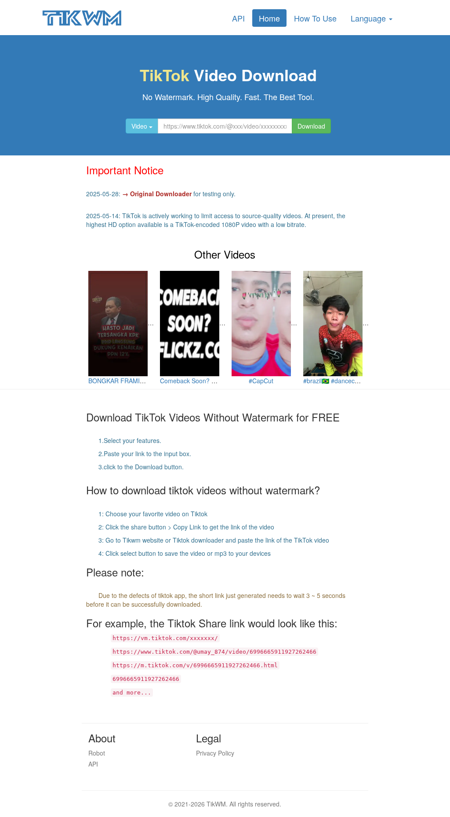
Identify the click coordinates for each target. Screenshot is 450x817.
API (238, 18)
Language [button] (369, 18)
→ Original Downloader (157, 193)
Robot (96, 753)
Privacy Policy (215, 753)
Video (140, 126)
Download (311, 126)
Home (269, 18)
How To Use (315, 18)
